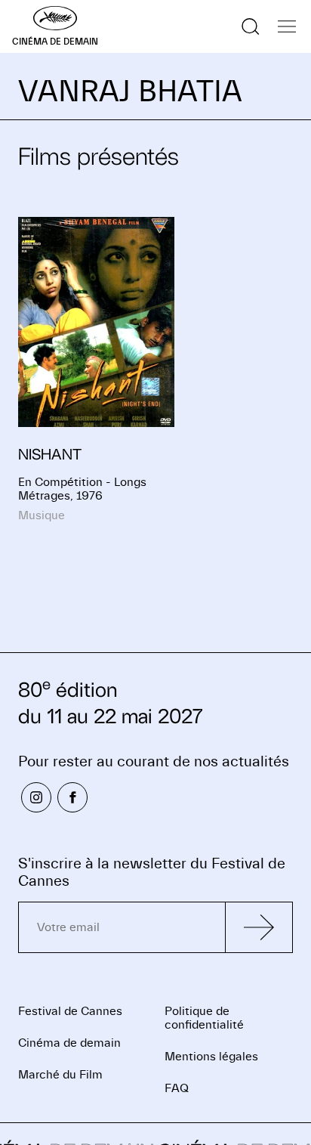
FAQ (177, 1088)
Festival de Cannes (70, 1011)
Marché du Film (60, 1075)
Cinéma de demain (69, 1043)
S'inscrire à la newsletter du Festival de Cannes (151, 872)
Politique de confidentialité (204, 1018)
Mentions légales (211, 1056)
